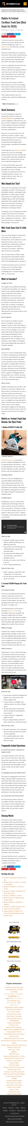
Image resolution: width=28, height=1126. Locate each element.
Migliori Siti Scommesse (14, 1027)
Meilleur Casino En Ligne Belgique (15, 1119)
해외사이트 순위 (14, 1054)
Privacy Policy (12, 1110)
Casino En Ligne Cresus (14, 1018)
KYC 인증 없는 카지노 (14, 1001)
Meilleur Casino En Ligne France (14, 1067)
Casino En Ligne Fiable (14, 1094)
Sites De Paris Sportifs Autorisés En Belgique (14, 1116)
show (16, 104)
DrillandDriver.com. (14, 1103)
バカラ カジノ (14, 1005)
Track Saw (20, 30)
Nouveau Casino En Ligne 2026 (14, 1072)
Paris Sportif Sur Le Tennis (14, 989)
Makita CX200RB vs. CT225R (13, 895)
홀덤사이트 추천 (21, 1110)
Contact (17, 1108)
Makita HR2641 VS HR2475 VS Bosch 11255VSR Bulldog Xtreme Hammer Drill (14, 913)
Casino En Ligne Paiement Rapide (14, 1074)
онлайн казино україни (14, 1080)
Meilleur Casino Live (14, 1047)
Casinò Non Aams (14, 1092)
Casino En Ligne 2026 (14, 1069)
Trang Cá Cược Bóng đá (14, 1060)
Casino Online (14, 1063)
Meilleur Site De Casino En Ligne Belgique (15, 1122)
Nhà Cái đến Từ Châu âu (14, 1009)
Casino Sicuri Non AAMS (14, 1085)
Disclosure (23, 1108)
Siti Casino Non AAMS (14, 1083)
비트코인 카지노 (14, 1025)
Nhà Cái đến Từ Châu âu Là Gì (14, 1058)
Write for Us (11, 1108)
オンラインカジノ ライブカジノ (14, 994)
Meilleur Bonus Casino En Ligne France (14, 1045)
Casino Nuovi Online (14, 1087)
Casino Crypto (14, 1089)
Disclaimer (5, 1110)
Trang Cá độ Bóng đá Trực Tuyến (14, 1056)
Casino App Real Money (14, 1032)
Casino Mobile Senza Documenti (14, 1034)
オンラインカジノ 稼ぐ (14, 1003)
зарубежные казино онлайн (14, 1007)
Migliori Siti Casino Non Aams (14, 1038)
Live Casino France (14, 1012)
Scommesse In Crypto (14, 1014)
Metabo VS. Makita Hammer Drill (14, 906)
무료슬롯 (14, 1078)
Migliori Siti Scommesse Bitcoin (14, 1029)
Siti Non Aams (14, 1036)
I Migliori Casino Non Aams (14, 987)
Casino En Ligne (14, 1065)
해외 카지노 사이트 (14, 1049)
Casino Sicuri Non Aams (14, 1016)
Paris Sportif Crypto (15, 1113)
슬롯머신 (14, 1052)
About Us (5, 1108)
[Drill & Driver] (10, 3)
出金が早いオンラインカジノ (14, 998)
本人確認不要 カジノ (14, 996)
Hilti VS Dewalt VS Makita (12, 909)
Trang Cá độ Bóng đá (14, 1023)
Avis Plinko (14, 992)
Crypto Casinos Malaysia (14, 1076)
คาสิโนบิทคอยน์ (14, 1021)
